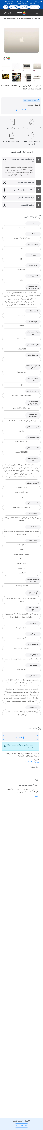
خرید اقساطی (22, 110)
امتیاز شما (35, 759)
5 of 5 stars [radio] (25, 762)
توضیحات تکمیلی (30, 217)
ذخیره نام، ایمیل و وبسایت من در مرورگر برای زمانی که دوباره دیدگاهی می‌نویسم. (23, 790)
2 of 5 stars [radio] (35, 762)
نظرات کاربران (32, 728)
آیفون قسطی (37, 18)
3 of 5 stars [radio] (31, 762)
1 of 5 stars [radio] (38, 762)
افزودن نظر (19, 737)
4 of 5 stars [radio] (28, 762)
